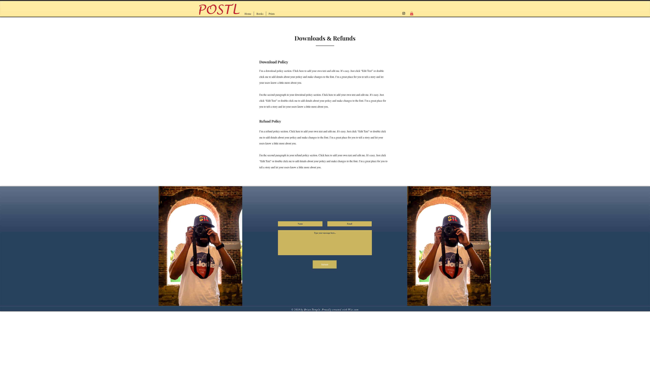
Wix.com (353, 309)
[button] (411, 13)
